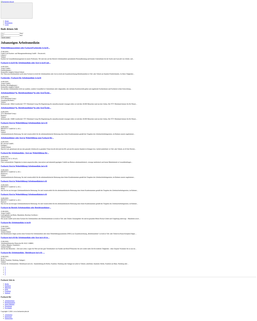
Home (7, 21)
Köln (6, 289)
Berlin (7, 284)
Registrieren (8, 23)
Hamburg (8, 286)
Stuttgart (7, 293)
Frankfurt (8, 291)
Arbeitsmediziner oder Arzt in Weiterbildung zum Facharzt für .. (27, 138)
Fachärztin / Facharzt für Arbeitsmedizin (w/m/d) (21, 78)
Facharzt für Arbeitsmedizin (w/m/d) (16, 223)
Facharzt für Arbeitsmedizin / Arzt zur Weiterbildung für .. (25, 153)
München (8, 287)
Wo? (21, 35)
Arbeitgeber (8, 315)
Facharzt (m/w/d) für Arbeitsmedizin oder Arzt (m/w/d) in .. (25, 237)
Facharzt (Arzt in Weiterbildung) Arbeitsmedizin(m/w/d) (24, 181)
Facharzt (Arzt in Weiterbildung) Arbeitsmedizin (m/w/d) (24, 123)
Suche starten (6, 37)
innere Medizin (9, 304)
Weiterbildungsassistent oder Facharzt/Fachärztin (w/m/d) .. (25, 48)
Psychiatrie (8, 308)
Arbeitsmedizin (9, 301)
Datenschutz (9, 318)
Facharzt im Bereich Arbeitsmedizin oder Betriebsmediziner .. (26, 208)
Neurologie (8, 306)
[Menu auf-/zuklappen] (17, 11)
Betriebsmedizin (10, 302)
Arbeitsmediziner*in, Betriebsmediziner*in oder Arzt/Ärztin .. (26, 93)
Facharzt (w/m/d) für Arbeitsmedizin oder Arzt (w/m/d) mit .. (25, 63)
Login (7, 25)
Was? (21, 33)
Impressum (8, 316)
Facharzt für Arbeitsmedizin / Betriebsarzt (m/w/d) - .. (23, 253)
